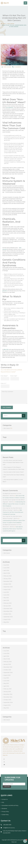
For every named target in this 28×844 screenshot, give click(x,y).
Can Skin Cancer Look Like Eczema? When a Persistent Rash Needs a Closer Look (13, 462)
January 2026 (7, 578)
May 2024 (6, 622)
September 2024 (8, 616)
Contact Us (4, 799)
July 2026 (6, 565)
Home (4, 23)
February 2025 (7, 603)
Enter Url (3, 383)
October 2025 (7, 584)
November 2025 (8, 581)
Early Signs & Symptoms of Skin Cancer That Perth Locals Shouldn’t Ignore (12, 529)
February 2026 (7, 576)
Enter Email (13, 376)
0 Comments (17, 67)
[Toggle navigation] (25, 3)
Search (23, 415)
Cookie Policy (5, 814)
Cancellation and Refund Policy (10, 805)
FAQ (3, 802)
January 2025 (7, 605)
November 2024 (8, 611)
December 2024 (8, 608)
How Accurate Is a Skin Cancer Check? (14, 472)
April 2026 (6, 570)
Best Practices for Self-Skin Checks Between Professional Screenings (13, 512)
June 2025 (6, 595)
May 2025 (6, 597)
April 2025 (6, 600)
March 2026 (7, 573)
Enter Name (4, 376)
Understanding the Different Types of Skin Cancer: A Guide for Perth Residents (14, 504)
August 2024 (7, 619)
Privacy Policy (5, 811)
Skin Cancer (10, 23)
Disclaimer (4, 808)
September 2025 (8, 586)
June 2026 (6, 567)
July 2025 (6, 592)
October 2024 (7, 614)
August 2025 (7, 589)
